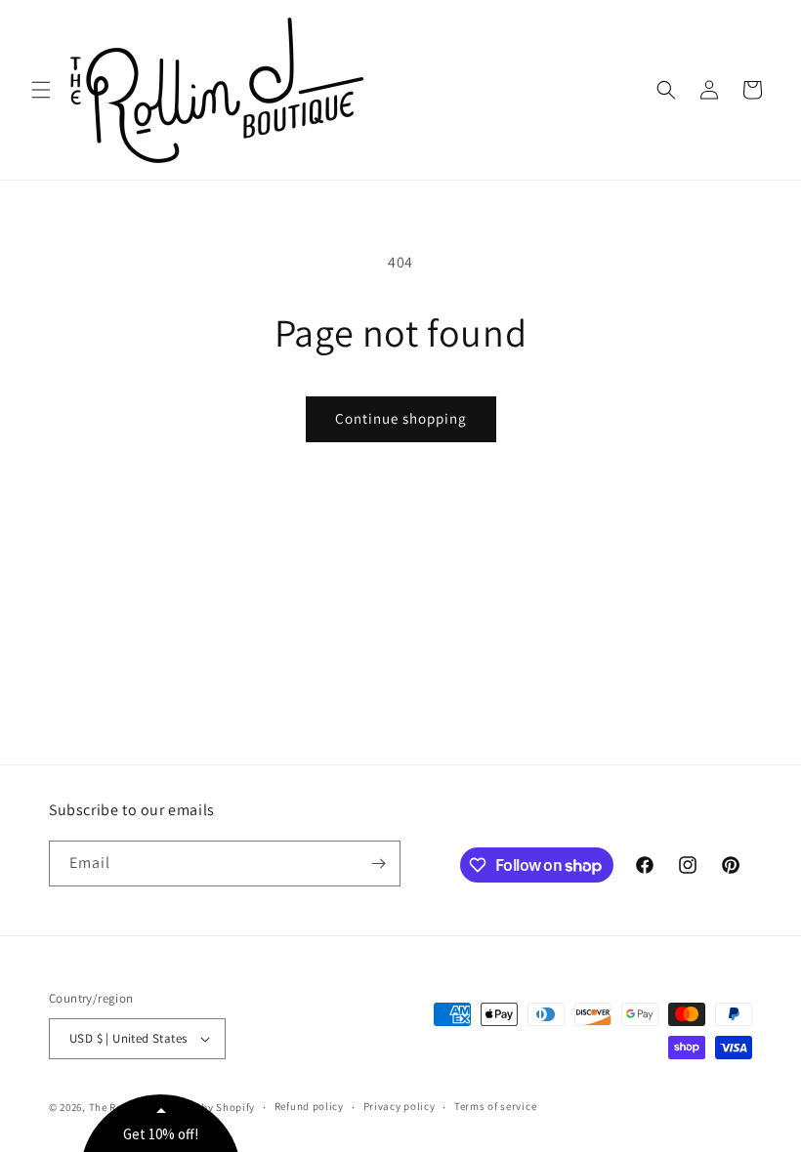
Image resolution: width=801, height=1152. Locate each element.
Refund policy (309, 1106)
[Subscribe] (378, 863)
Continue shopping (401, 418)
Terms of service (495, 1106)
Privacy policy (399, 1106)
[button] (41, 89)
